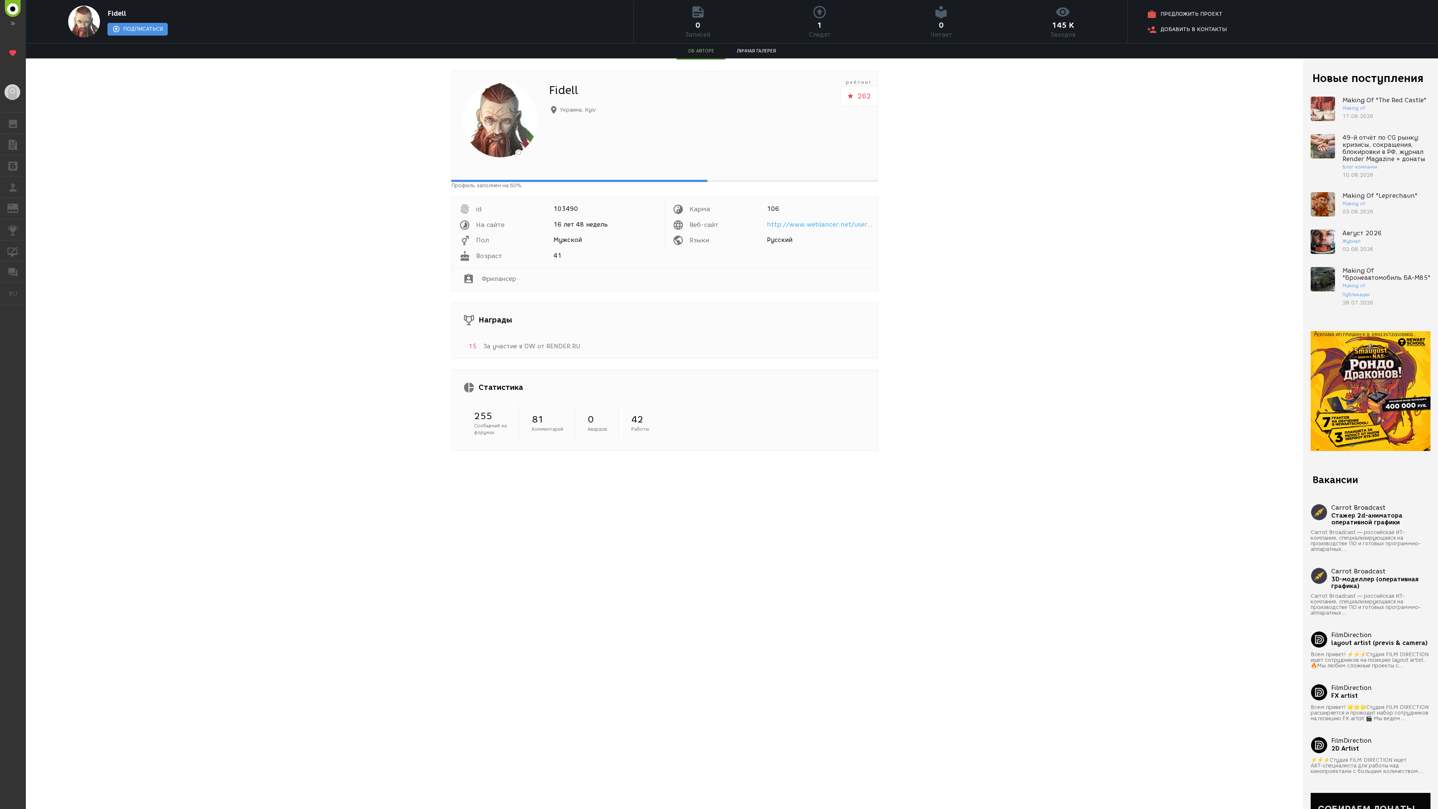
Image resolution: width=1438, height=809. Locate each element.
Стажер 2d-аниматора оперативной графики (1366, 519)
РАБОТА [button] (13, 186)
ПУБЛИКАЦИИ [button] (13, 144)
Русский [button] (17, 293)
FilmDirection (1351, 635)
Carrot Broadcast (1358, 507)
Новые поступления (1368, 78)
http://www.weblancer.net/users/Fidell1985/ (821, 224)
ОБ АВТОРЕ (701, 51)
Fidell (116, 13)
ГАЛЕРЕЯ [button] (13, 123)
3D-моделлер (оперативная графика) (1375, 583)
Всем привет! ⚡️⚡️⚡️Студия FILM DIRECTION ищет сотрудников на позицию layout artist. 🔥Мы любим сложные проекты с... (1370, 660)
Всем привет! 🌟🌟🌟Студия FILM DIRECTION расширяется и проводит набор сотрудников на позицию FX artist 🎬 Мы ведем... (1370, 713)
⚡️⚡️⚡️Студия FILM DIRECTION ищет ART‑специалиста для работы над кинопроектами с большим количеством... (1367, 765)
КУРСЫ (13, 250)
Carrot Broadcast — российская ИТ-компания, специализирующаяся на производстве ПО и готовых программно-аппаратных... (1366, 541)
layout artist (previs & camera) (1379, 643)
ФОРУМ (13, 271)
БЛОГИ (13, 165)
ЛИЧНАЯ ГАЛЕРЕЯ (756, 51)
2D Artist (1345, 748)
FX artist (1344, 696)
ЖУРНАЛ (17, 207)
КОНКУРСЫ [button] (13, 229)
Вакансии (1335, 479)
